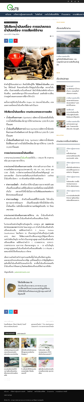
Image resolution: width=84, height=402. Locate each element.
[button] (77, 14)
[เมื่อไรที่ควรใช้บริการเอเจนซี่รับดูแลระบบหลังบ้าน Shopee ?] (28, 343)
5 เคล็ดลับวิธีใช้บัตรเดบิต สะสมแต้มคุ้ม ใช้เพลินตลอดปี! (28, 371)
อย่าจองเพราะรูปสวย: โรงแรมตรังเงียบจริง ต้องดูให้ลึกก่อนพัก (72, 127)
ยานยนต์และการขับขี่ (61, 391)
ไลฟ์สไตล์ (38, 14)
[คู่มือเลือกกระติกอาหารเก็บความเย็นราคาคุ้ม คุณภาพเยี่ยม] (46, 362)
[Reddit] (75, 1)
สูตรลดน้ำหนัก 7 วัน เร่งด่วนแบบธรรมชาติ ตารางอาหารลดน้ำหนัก (42, 325)
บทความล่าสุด (8, 395)
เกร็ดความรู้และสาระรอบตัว (23, 14)
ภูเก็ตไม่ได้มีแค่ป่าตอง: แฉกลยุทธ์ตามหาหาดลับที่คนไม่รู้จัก (68, 62)
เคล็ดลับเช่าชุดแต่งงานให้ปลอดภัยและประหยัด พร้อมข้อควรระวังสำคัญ (11, 352)
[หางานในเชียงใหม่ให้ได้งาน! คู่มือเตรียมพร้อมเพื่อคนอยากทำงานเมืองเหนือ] (11, 362)
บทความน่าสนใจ (10, 334)
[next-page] (8, 379)
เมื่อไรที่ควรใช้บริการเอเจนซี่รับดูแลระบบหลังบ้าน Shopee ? (28, 352)
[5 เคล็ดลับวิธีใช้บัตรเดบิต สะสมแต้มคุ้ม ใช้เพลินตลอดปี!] (28, 362)
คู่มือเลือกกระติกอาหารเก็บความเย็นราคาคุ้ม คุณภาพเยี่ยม (46, 371)
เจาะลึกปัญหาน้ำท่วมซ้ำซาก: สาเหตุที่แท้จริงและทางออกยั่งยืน (73, 92)
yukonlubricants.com (22, 272)
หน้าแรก (8, 14)
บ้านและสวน (65, 14)
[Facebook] (68, 1)
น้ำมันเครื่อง (24, 158)
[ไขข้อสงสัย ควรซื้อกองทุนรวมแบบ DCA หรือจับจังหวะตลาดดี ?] (46, 343)
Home (6, 19)
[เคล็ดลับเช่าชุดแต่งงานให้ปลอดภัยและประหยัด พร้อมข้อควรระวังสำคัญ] (11, 343)
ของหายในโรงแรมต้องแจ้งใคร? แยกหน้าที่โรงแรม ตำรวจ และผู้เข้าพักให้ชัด (72, 105)
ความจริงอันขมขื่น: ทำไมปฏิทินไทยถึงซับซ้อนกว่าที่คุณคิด (73, 114)
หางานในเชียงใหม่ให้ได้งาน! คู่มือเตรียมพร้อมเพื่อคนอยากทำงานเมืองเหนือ (11, 372)
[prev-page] (5, 379)
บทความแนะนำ (21, 334)
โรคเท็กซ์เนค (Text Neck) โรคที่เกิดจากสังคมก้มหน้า (15, 325)
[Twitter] (78, 1)
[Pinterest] (71, 1)
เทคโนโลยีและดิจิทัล (52, 14)
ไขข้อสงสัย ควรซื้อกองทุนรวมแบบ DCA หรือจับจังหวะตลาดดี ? (45, 352)
